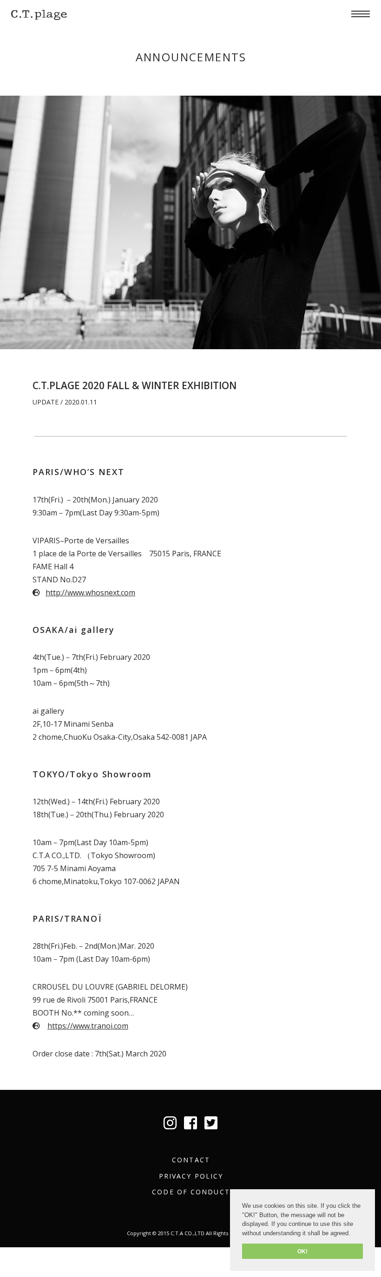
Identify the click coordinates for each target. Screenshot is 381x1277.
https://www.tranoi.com (87, 1026)
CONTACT (191, 1159)
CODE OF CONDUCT (191, 1191)
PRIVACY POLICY (191, 1176)
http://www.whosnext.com (90, 592)
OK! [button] (302, 1251)
